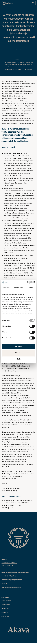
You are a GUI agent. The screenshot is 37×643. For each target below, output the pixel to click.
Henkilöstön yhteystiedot (9, 576)
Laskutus (4, 583)
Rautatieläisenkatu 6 (9, 563)
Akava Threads (5, 616)
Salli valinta (18, 353)
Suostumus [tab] (6, 287)
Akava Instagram (6, 601)
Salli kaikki (18, 346)
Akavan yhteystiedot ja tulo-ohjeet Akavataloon (15, 572)
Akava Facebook (6, 605)
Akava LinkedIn (5, 597)
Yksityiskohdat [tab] (18, 287)
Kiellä (18, 359)
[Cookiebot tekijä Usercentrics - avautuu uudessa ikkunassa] (26, 282)
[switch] (32, 326)
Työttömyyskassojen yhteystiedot (12, 587)
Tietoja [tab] (30, 287)
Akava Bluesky (5, 608)
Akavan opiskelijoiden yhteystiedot (12, 580)
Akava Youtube (5, 612)
